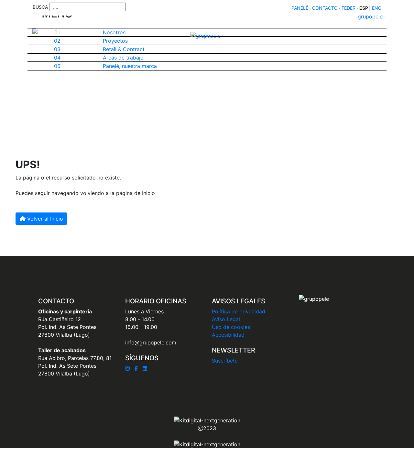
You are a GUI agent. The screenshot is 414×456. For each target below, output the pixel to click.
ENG (376, 8)
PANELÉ (299, 8)
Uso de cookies (231, 327)
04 (57, 57)
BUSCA (40, 7)
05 (57, 66)
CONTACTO (325, 8)
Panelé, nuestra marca (130, 66)
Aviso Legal (226, 319)
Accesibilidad (228, 334)
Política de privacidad (238, 311)
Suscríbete (225, 360)
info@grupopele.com (150, 342)
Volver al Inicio (44, 218)
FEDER (348, 8)
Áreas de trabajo (123, 57)
